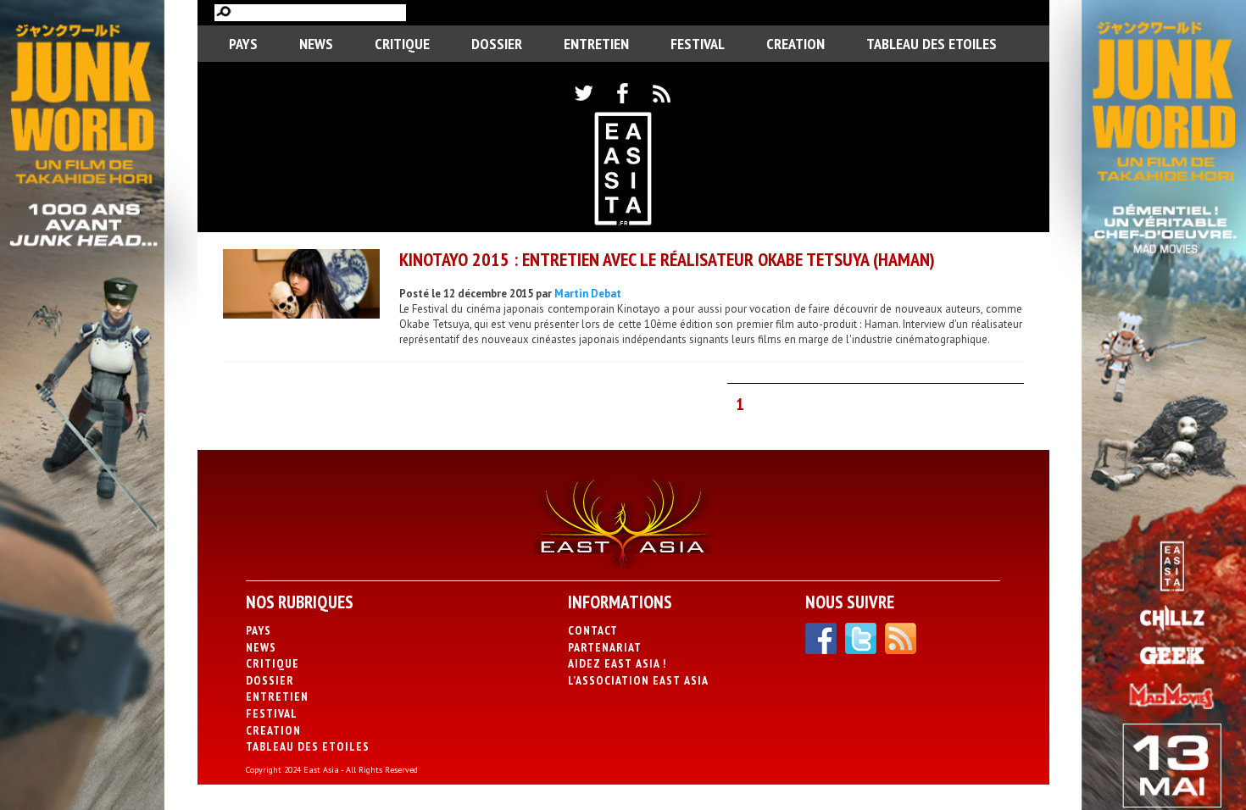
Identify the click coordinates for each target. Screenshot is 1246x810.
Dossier (496, 43)
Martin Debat (587, 293)
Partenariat (605, 647)
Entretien (596, 43)
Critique (402, 43)
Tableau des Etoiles (931, 43)
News (316, 43)
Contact (593, 630)
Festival (697, 43)
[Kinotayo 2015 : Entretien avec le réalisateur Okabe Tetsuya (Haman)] (301, 286)
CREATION (795, 43)
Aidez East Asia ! (617, 663)
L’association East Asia (638, 680)
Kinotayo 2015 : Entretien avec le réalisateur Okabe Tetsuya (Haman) (667, 259)
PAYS (243, 43)
